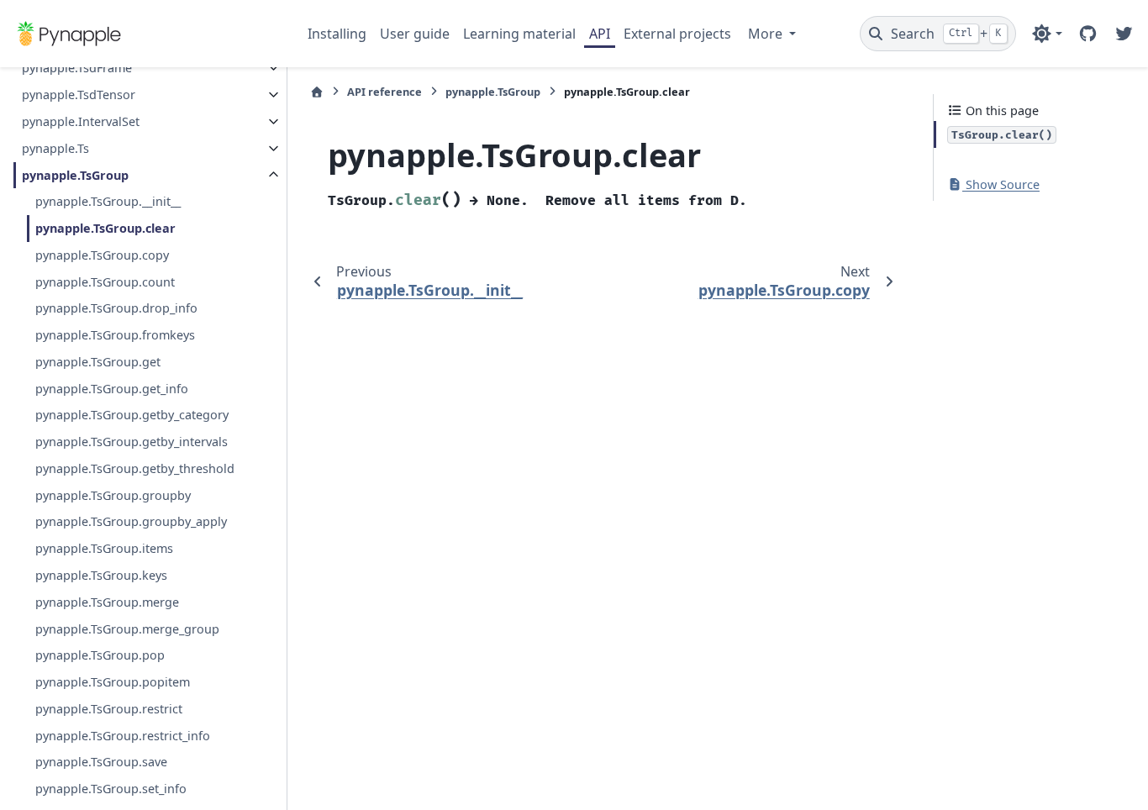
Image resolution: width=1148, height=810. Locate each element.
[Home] (317, 92)
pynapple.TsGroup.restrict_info (122, 736)
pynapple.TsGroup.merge (107, 602)
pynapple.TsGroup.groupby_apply (131, 521)
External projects (677, 33)
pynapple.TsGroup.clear (105, 228)
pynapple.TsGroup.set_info (111, 789)
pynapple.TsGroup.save (101, 762)
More (767, 33)
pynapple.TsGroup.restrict (108, 709)
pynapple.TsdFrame (77, 68)
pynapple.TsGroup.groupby (113, 495)
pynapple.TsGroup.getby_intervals (131, 442)
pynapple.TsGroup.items (104, 548)
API (599, 33)
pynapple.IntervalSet (81, 121)
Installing (337, 33)
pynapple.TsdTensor (78, 95)
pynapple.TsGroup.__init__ (108, 201)
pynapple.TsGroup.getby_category (132, 415)
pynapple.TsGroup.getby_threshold (134, 468)
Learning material (519, 33)
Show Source (1001, 184)
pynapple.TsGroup (75, 175)
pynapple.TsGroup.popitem (112, 682)
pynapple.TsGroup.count (105, 282)
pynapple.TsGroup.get (98, 362)
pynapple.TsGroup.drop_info (116, 308)
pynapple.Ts (55, 148)
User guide (415, 33)
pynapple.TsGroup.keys (101, 575)
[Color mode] (1046, 33)
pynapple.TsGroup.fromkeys (115, 335)
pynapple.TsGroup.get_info (111, 389)
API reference (384, 91)
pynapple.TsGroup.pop (100, 655)
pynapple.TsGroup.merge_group (127, 629)
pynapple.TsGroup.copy (102, 255)
